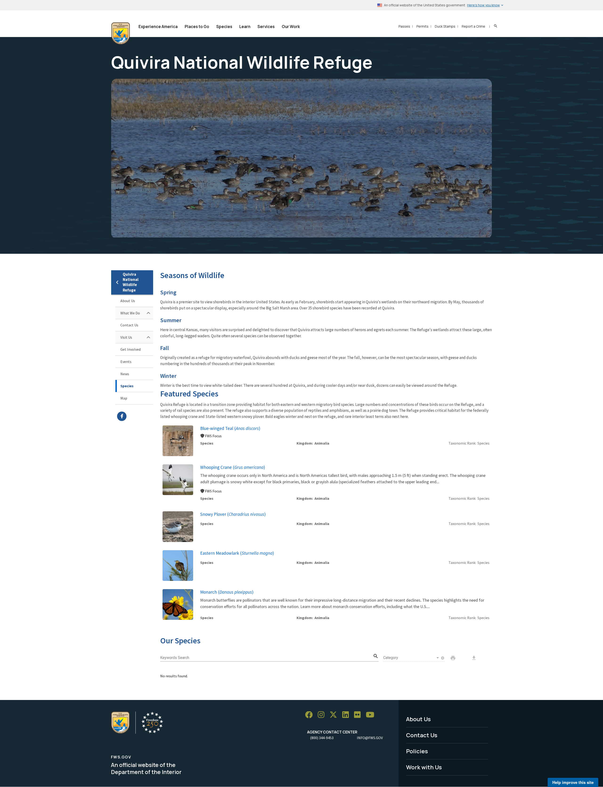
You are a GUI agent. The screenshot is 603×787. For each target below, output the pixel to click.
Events (125, 361)
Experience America (158, 26)
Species (224, 26)
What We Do (130, 313)
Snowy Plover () (233, 514)
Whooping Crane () (232, 467)
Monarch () (226, 592)
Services (266, 26)
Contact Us (129, 325)
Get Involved (130, 349)
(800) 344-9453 (322, 737)
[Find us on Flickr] (359, 715)
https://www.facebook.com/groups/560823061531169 (135, 416)
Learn (244, 26)
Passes (404, 26)
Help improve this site (573, 782)
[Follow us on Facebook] (310, 715)
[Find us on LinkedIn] (347, 715)
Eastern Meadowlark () (237, 553)
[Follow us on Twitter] (335, 715)
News (124, 373)
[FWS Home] (120, 33)
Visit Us (126, 337)
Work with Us (424, 767)
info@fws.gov (370, 737)
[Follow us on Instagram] (323, 715)
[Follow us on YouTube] (372, 715)
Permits (422, 26)
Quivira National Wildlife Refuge (131, 282)
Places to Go (197, 26)
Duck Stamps (445, 26)
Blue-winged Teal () (230, 428)
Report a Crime (473, 26)
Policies (417, 751)
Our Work (291, 26)
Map (123, 398)
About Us (127, 300)
